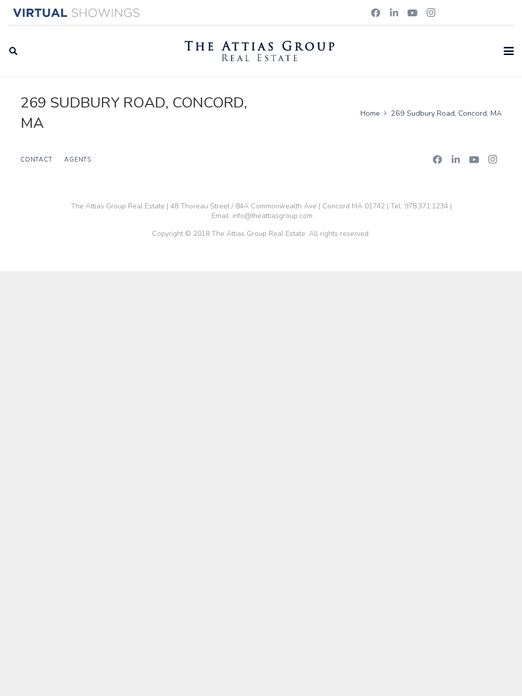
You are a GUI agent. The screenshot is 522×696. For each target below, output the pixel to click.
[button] (13, 51)
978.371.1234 (426, 206)
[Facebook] (376, 13)
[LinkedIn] (394, 13)
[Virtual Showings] (76, 12)
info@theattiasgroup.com (272, 216)
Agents (77, 159)
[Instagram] (431, 13)
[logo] (259, 51)
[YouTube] (412, 13)
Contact (36, 159)
